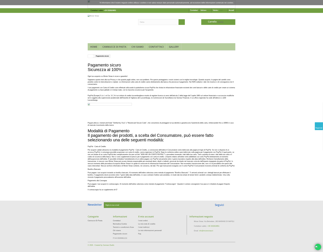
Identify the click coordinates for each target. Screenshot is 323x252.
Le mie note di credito (146, 224)
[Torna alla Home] (90, 56)
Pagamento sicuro (120, 234)
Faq (139, 234)
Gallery (174, 46)
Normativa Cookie (120, 224)
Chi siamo (137, 46)
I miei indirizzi (144, 227)
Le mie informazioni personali (150, 230)
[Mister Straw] (111, 27)
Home (93, 46)
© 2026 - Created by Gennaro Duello (101, 245)
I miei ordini (143, 221)
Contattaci (194, 10)
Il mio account (146, 216)
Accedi (231, 10)
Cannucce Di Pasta (114, 46)
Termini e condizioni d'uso (123, 227)
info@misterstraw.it (206, 231)
